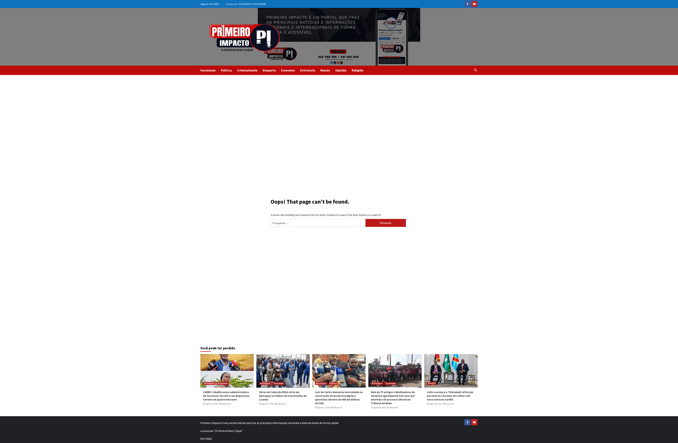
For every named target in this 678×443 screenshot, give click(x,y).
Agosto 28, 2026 (212, 404)
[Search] (475, 70)
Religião (357, 70)
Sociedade (208, 70)
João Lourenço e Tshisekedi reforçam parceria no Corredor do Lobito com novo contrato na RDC (450, 395)
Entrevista (307, 70)
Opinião (340, 70)
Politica (226, 70)
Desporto (269, 70)
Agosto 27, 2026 (267, 404)
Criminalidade (247, 70)
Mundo (325, 70)
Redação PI (281, 404)
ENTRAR (206, 438)
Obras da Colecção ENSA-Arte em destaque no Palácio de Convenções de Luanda (283, 395)
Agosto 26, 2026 (379, 407)
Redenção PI (226, 404)
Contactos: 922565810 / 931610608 (245, 3)
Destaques (209, 383)
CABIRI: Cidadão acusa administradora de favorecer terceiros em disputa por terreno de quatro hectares (226, 395)
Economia (288, 70)
